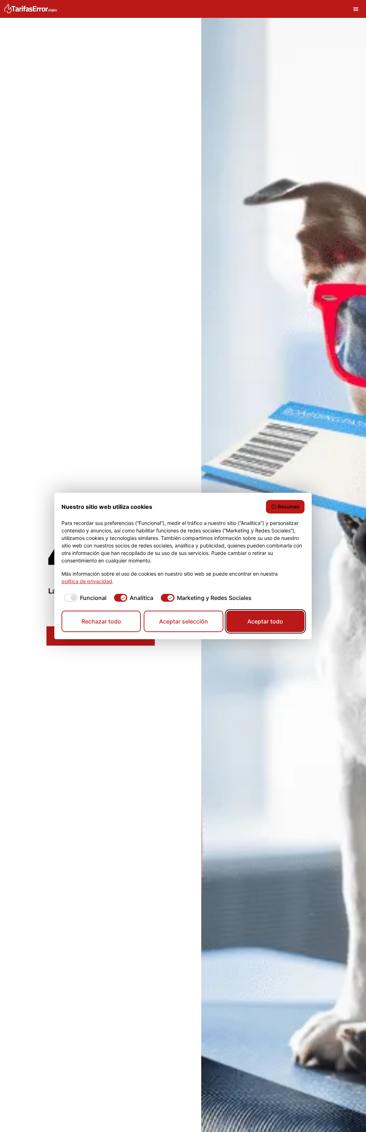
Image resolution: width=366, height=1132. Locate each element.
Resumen (289, 507)
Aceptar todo (265, 621)
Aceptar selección (183, 621)
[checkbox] (84, 597)
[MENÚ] (357, 9)
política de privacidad (86, 581)
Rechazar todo (101, 621)
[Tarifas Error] (30, 9)
